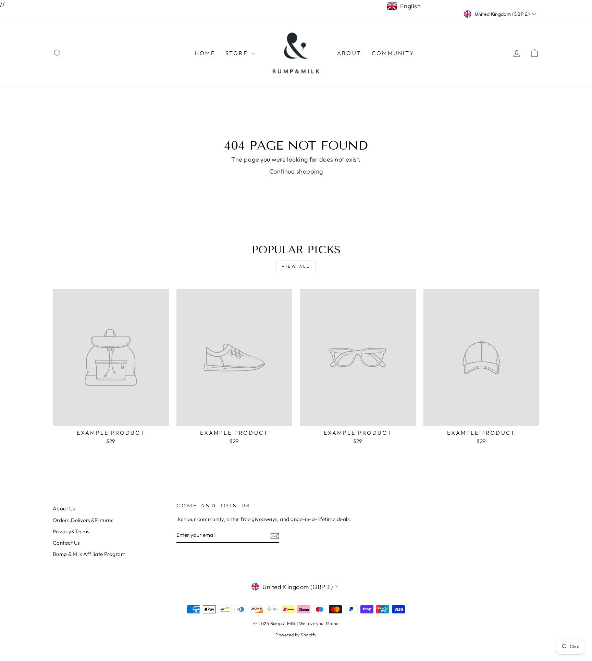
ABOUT (349, 53)
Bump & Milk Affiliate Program (89, 554)
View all (296, 266)
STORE (237, 53)
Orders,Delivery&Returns (83, 520)
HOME (205, 53)
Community (393, 53)
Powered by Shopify (295, 634)
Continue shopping (296, 171)
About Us (64, 508)
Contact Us (66, 542)
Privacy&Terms (71, 531)
